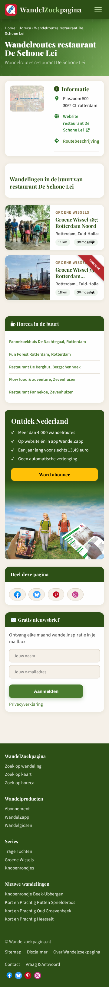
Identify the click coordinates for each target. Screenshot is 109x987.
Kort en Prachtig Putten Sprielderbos (40, 902)
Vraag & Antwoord (43, 964)
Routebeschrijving (81, 141)
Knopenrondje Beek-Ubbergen (34, 894)
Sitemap (13, 952)
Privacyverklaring (26, 704)
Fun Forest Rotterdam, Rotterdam (40, 354)
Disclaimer (37, 952)
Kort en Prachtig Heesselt (29, 919)
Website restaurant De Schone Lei (76, 123)
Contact (12, 964)
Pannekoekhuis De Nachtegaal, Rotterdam (47, 342)
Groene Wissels (19, 859)
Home (10, 28)
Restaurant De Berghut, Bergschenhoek (45, 367)
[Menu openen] (98, 10)
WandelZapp (17, 817)
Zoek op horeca (20, 782)
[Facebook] (17, 594)
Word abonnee (54, 474)
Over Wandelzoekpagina (76, 952)
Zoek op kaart (18, 774)
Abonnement (17, 808)
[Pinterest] (56, 594)
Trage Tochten (18, 851)
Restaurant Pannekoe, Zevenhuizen (41, 392)
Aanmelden (46, 691)
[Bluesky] (36, 594)
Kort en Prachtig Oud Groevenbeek (38, 911)
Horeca (24, 28)
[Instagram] (75, 594)
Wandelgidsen (18, 825)
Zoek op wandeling (23, 766)
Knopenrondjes (19, 868)
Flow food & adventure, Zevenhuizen (43, 380)
